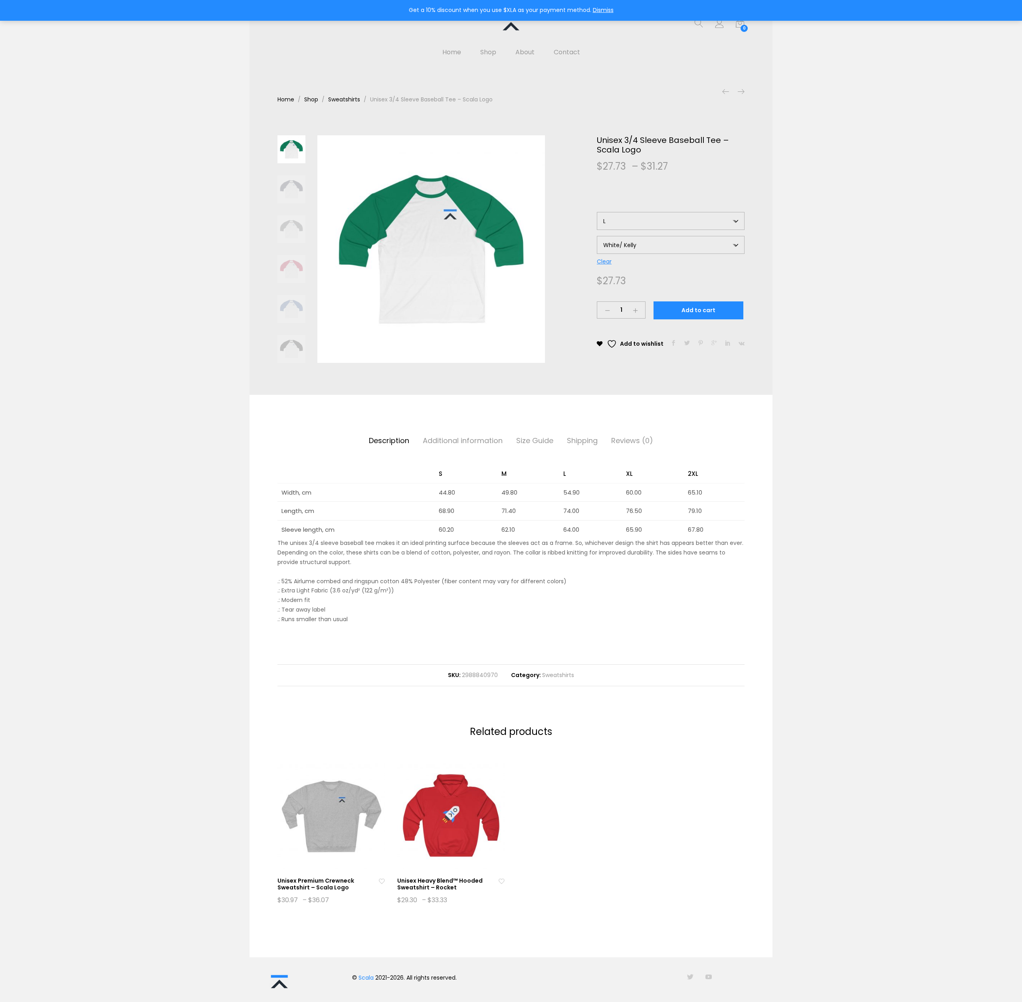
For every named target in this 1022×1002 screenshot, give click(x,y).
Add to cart (698, 310)
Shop (488, 52)
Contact (567, 52)
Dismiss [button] (603, 10)
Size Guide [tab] (534, 441)
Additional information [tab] (463, 441)
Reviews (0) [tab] (632, 441)
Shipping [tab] (582, 441)
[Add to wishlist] (381, 880)
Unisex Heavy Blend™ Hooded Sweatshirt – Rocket (440, 884)
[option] (431, 249)
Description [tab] (389, 441)
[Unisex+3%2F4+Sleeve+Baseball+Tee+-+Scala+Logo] (687, 343)
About (525, 52)
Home (451, 52)
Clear (604, 261)
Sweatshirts (558, 675)
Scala (366, 978)
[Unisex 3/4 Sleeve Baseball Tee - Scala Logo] (673, 343)
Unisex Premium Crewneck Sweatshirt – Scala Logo (315, 884)
